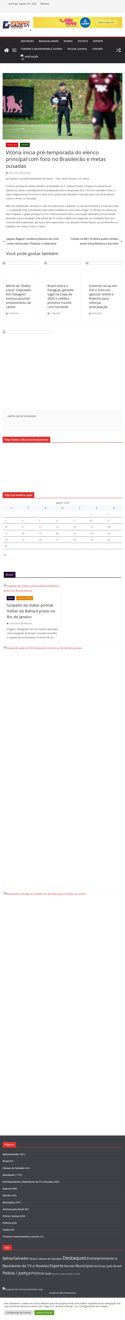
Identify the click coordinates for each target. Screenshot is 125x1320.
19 (40, 533)
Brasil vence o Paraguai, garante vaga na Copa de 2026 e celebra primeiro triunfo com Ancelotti (60, 296)
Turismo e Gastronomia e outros (41, 48)
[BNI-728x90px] (77, 19)
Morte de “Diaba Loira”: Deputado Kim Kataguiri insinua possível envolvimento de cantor (18, 296)
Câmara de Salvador (14, 1168)
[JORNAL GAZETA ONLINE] (6, 50)
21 (74, 533)
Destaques (27, 41)
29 (91, 539)
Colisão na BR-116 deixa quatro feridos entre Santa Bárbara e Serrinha (94, 241)
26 (40, 539)
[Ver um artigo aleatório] (118, 50)
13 (57, 526)
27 (57, 539)
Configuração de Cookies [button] (18, 1312)
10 (6, 526)
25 (23, 539)
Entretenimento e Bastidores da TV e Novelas (28, 1181)
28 (74, 539)
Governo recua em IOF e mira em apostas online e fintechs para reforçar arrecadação (103, 296)
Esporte (98, 41)
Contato (97, 48)
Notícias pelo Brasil (13, 1209)
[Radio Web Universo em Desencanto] (27, 332)
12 (40, 526)
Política (83, 41)
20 (57, 533)
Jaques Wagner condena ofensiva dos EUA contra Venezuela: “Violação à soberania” (33, 241)
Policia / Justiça (77, 48)
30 (108, 539)
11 (23, 526)
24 (6, 539)
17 (6, 533)
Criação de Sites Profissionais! (62, 1293)
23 (108, 533)
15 (91, 526)
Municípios (9, 1202)
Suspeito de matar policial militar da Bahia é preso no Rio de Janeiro (31, 610)
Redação (27, 173)
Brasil (10, 598)
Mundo (68, 41)
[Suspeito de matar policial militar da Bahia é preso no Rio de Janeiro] (32, 588)
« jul (5, 554)
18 (23, 533)
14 (74, 526)
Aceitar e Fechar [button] (44, 1312)
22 (91, 533)
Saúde (6, 1229)
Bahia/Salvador (48, 41)
